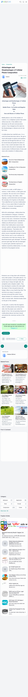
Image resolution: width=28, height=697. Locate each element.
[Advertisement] (14, 18)
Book (5, 504)
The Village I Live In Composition (7, 396)
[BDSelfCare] (6, 2)
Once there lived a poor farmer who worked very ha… (17, 579)
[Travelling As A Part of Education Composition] (5, 172)
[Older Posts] (2, 346)
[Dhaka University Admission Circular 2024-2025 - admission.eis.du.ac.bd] (5, 546)
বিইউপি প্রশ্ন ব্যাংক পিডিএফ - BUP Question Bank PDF (16, 592)
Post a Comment (12, 338)
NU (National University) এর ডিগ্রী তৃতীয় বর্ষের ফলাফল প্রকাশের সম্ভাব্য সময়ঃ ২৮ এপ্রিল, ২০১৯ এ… (13, 536)
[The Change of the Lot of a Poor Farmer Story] (5, 580)
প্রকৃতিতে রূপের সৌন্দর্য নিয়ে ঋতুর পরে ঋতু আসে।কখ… (16, 586)
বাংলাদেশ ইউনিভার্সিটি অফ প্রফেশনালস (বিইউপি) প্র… (16, 595)
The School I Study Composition (20, 396)
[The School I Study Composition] (20, 393)
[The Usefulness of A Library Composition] (20, 372)
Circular (19, 504)
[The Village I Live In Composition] (7, 393)
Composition (6, 333)
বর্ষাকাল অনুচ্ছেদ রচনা (13, 584)
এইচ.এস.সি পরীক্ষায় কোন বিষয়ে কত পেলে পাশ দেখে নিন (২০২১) (17, 559)
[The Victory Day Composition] (5, 179)
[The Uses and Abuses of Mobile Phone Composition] (20, 414)
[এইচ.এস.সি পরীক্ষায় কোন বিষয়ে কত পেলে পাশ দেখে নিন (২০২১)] (5, 563)
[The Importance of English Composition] (5, 186)
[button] (23, 78)
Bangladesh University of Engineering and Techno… (15, 554)
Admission (5, 500)
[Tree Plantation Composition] (7, 414)
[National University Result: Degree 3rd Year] (14, 531)
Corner (20, 507)
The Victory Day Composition (16, 175)
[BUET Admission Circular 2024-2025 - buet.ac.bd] (5, 554)
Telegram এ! (14, 328)
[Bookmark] (3, 339)
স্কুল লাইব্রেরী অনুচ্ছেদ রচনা (14, 567)
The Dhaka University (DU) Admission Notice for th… (15, 546)
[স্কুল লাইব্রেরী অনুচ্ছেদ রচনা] (5, 572)
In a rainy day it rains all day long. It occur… (17, 613)
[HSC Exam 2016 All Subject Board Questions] (5, 605)
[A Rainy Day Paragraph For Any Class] (5, 614)
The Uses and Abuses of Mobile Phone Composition (20, 418)
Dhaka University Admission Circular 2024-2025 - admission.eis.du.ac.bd (16, 542)
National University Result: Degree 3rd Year (12, 533)
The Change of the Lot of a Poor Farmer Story (17, 575)
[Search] (23, 2)
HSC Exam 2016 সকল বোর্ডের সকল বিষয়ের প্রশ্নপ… (16, 604)
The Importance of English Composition (7, 375)
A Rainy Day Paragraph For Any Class (17, 609)
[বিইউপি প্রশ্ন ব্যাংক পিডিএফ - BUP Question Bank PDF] (5, 596)
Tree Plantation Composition (6, 417)
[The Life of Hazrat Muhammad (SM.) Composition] (5, 164)
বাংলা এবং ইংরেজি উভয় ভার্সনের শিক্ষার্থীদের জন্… (15, 562)
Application (19, 500)
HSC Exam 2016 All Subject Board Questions (16, 601)
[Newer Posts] (25, 346)
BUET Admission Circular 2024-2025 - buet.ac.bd (17, 550)
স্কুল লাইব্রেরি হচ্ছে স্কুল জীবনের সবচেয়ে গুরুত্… (17, 569)
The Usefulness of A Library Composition (20, 375)
